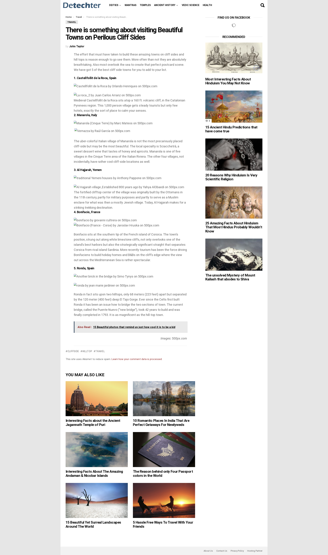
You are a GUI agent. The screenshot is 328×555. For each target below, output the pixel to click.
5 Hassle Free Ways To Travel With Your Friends (163, 524)
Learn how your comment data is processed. (137, 359)
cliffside (73, 351)
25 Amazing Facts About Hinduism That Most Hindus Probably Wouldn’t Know (233, 227)
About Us (208, 551)
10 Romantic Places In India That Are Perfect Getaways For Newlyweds (161, 423)
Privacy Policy (237, 551)
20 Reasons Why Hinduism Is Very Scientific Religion (231, 177)
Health (207, 5)
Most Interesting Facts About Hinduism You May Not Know (228, 81)
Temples (145, 5)
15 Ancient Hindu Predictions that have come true (231, 129)
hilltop (87, 351)
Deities (113, 5)
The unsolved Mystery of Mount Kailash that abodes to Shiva (230, 277)
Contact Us (221, 551)
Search (262, 5)
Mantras (130, 5)
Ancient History (164, 5)
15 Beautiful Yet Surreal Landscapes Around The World (93, 524)
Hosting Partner (254, 551)
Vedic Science (190, 5)
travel (100, 351)
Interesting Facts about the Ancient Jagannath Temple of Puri (93, 423)
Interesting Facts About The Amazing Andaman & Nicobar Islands (94, 473)
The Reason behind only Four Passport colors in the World (163, 473)
